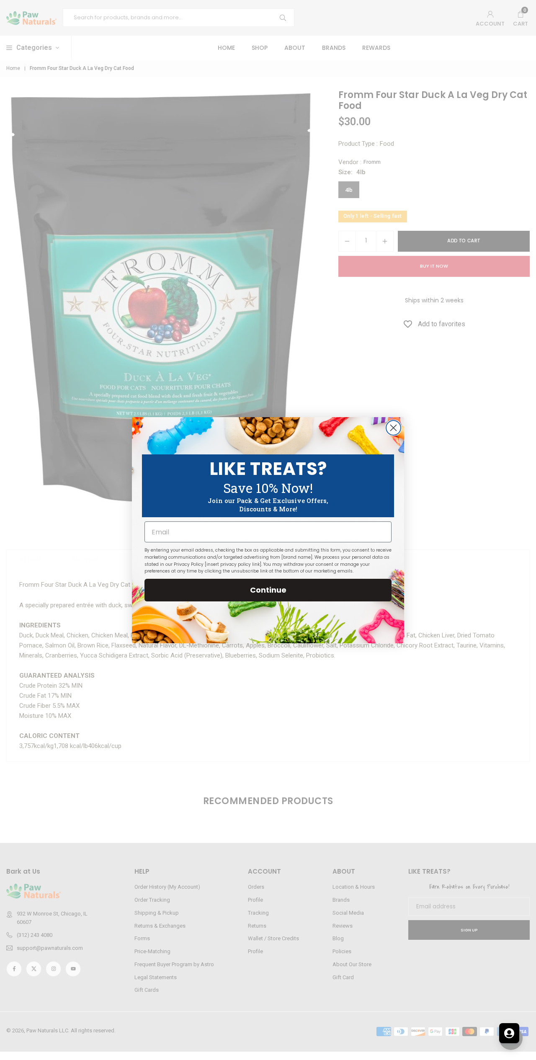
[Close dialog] (393, 427)
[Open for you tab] (509, 1033)
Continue (268, 590)
